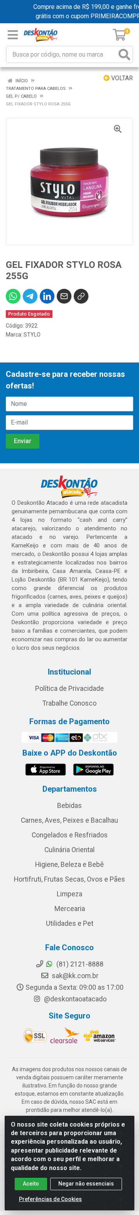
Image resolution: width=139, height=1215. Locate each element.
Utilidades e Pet (69, 923)
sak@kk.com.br (74, 976)
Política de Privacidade (69, 688)
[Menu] (13, 35)
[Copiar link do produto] (81, 296)
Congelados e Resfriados (70, 835)
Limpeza (69, 894)
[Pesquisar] (124, 54)
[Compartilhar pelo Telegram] (30, 296)
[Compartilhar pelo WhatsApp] (13, 296)
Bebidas (69, 805)
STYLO (32, 334)
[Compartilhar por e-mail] (64, 296)
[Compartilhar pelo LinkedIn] (47, 296)
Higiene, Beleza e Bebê (69, 864)
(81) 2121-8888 (79, 964)
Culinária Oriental (69, 850)
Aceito (31, 1183)
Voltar (121, 78)
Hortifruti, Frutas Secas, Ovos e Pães (69, 879)
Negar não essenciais (86, 1183)
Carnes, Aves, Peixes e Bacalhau (69, 820)
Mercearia (69, 909)
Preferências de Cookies (50, 1199)
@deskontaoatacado (74, 999)
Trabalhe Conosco (69, 703)
